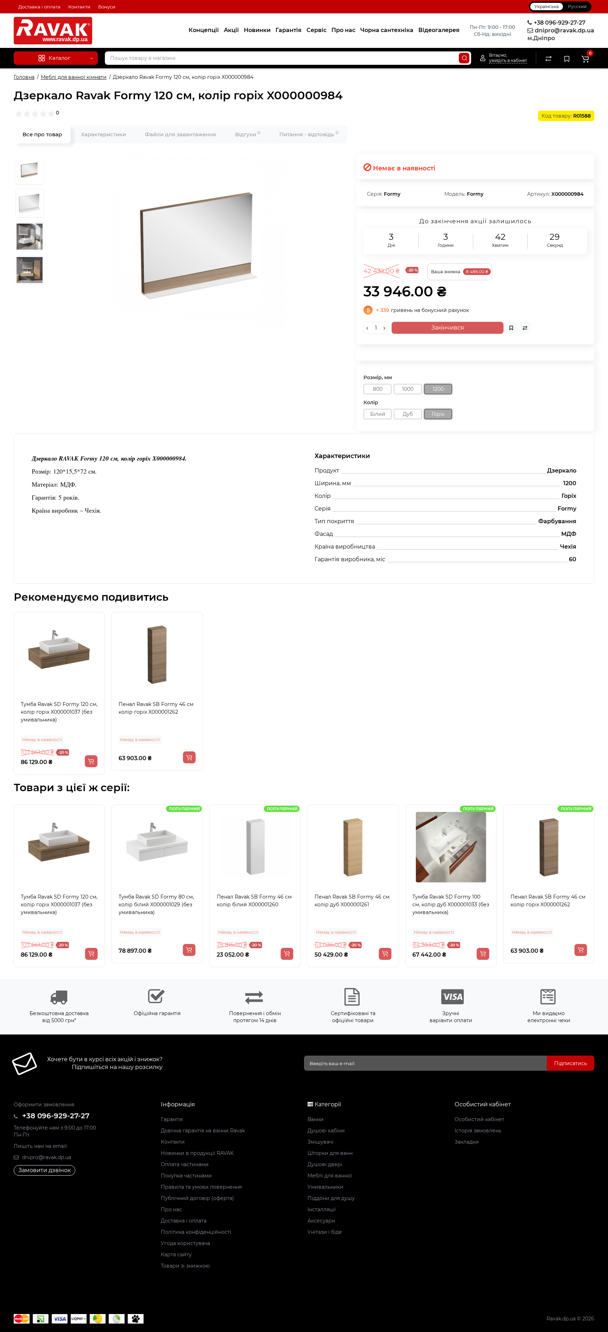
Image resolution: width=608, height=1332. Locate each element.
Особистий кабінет (479, 1119)
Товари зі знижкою (185, 1266)
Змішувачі (321, 1142)
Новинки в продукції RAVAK (197, 1153)
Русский (577, 6)
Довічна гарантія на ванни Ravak (203, 1130)
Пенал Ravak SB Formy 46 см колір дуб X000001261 (352, 901)
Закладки (467, 1142)
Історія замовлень (478, 1130)
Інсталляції (322, 1209)
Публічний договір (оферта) (197, 1198)
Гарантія (289, 30)
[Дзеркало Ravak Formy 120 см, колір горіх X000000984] (198, 242)
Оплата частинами (185, 1164)
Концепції (204, 30)
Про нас (343, 30)
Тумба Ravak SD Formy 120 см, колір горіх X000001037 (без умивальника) (59, 712)
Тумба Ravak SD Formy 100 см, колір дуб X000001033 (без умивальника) (450, 904)
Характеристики (103, 134)
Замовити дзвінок (44, 1170)
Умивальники (325, 1187)
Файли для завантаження (180, 134)
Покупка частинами (186, 1175)
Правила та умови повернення (201, 1187)
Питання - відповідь (308, 134)
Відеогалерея (439, 30)
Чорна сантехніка (386, 30)
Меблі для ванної (330, 1175)
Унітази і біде (325, 1232)
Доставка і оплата (39, 7)
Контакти (79, 7)
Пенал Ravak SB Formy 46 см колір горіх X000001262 (156, 708)
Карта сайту (176, 1254)
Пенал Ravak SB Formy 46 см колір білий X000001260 (254, 901)
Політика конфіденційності (196, 1232)
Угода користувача (185, 1243)
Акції (231, 30)
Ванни (316, 1119)
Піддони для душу (331, 1198)
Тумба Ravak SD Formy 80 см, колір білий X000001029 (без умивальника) (156, 904)
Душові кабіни (326, 1130)
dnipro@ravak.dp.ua (46, 1157)
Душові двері (325, 1164)
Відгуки (247, 134)
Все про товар (42, 134)
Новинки (257, 30)
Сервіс (316, 30)
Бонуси (106, 7)
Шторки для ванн (330, 1153)
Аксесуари (321, 1221)
